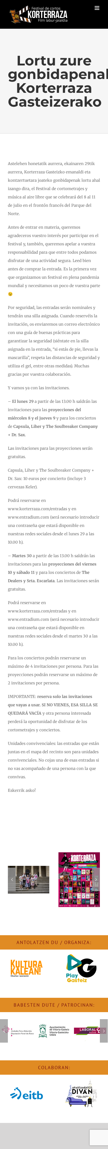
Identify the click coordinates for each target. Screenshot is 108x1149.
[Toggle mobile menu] (97, 8)
